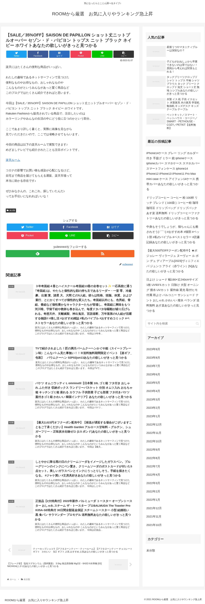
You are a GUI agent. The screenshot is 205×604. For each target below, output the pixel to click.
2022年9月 (153, 449)
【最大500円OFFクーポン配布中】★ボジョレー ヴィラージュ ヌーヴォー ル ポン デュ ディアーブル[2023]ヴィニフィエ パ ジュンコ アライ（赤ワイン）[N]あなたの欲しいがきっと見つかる (172, 261)
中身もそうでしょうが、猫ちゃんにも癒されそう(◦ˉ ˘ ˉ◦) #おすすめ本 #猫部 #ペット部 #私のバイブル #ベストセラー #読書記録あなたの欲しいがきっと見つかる (173, 234)
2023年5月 (153, 382)
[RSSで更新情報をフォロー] (102, 253)
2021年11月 (153, 516)
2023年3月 (153, 399)
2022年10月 (154, 441)
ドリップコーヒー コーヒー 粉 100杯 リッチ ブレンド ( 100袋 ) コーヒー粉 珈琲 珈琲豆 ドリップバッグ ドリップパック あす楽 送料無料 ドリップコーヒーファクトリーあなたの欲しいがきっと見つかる (173, 208)
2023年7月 (153, 366)
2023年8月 (153, 357)
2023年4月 (153, 391)
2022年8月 (153, 458)
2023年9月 (153, 349)
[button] (197, 323)
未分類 (12, 210)
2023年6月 (153, 374)
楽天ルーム (13, 160)
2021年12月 (154, 508)
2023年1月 (153, 416)
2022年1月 (153, 499)
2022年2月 (153, 491)
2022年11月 (153, 432)
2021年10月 (154, 525)
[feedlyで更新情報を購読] (37, 253)
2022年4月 (153, 474)
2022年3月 (153, 483)
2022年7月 (153, 466)
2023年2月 (153, 407)
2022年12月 (154, 424)
